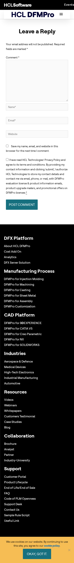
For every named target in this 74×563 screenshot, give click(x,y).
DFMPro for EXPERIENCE (23, 323)
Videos (8, 400)
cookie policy (52, 545)
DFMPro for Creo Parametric (23, 334)
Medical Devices (15, 367)
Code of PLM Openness (20, 498)
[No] (69, 550)
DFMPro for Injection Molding (24, 279)
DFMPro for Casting (17, 290)
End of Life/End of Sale (19, 488)
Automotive (12, 383)
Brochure (10, 444)
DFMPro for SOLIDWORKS (21, 345)
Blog (7, 427)
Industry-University (17, 460)
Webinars (10, 405)
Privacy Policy (52, 159)
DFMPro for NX (14, 339)
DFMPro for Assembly (18, 301)
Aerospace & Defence (18, 361)
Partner (9, 455)
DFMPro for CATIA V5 (18, 328)
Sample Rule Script (17, 515)
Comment (12, 57)
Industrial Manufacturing (21, 378)
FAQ (7, 493)
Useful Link (11, 521)
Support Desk (13, 504)
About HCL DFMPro (17, 246)
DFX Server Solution (17, 262)
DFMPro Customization (19, 306)
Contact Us (11, 509)
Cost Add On (12, 251)
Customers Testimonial (19, 416)
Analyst (9, 449)
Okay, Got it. (37, 554)
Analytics (10, 257)
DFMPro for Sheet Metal (20, 295)
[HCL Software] (18, 4)
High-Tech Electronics (19, 372)
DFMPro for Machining (19, 284)
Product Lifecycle (16, 482)
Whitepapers (13, 411)
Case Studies (13, 422)
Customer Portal (15, 477)
